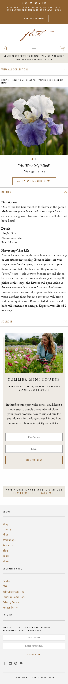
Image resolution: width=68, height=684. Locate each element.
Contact (7, 581)
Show (6, 561)
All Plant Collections (34, 80)
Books (6, 556)
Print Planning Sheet (36, 181)
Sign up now (34, 460)
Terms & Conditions (14, 597)
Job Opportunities (13, 592)
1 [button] (32, 159)
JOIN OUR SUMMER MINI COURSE (34, 59)
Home (4, 80)
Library (15, 80)
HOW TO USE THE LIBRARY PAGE (34, 493)
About (6, 535)
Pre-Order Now (34, 18)
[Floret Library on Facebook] (4, 664)
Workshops (9, 540)
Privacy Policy (11, 602)
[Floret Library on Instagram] (10, 664)
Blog (5, 551)
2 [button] (35, 159)
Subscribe (34, 654)
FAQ (5, 586)
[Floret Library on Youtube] (21, 664)
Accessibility (10, 608)
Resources (9, 545)
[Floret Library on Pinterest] (15, 664)
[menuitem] (34, 69)
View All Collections (15, 69)
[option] (34, 121)
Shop (6, 524)
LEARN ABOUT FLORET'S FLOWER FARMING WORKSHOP (34, 56)
